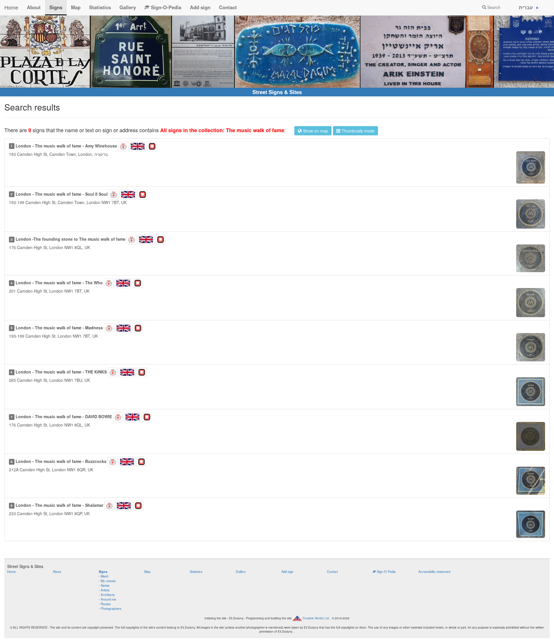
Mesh (104, 576)
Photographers (111, 608)
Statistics (100, 7)
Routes (106, 603)
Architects (108, 594)
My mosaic (108, 580)
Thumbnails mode (357, 131)
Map (76, 7)
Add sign (200, 7)
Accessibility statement (434, 571)
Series (105, 585)
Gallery (127, 7)
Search (493, 7)
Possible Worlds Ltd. (316, 618)
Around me (108, 599)
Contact (228, 7)
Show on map (315, 131)
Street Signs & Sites (277, 92)
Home (11, 7)
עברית (526, 7)
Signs (55, 7)
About (34, 7)
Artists (105, 590)
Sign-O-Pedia (165, 7)
